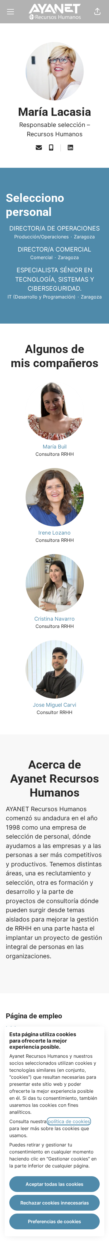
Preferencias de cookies (54, 1221)
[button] (97, 12)
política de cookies (69, 1121)
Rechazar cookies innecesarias (54, 1203)
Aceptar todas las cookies (54, 1184)
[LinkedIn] (70, 148)
